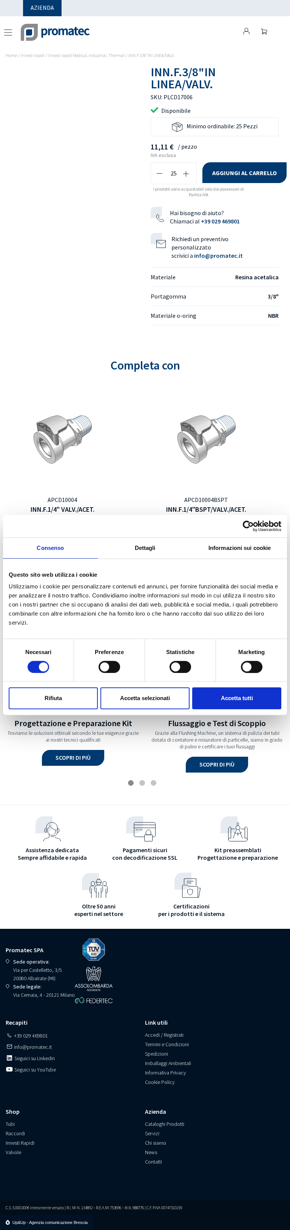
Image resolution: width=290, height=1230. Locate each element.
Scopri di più (73, 757)
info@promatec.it (218, 255)
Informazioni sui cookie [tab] (239, 548)
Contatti (153, 1161)
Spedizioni (156, 1053)
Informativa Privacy (165, 1072)
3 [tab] (154, 784)
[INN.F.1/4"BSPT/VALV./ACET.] (206, 438)
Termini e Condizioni (167, 1044)
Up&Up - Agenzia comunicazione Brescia (50, 1222)
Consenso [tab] (50, 548)
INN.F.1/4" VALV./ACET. (62, 509)
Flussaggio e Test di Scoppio (217, 723)
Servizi (152, 1133)
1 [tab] (132, 784)
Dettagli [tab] (145, 548)
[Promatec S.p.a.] (48, 27)
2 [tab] (143, 784)
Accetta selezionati (145, 698)
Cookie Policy (159, 1082)
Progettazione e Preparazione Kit (73, 723)
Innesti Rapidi (20, 1142)
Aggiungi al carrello (244, 173)
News (151, 1152)
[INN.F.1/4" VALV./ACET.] (62, 438)
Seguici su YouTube (34, 1069)
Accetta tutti (237, 698)
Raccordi (15, 1133)
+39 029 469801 (220, 221)
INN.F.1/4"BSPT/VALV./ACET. (206, 509)
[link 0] (248, 526)
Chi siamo (155, 1142)
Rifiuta (53, 698)
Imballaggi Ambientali (168, 1063)
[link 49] (246, 31)
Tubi (10, 1124)
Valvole (13, 1152)
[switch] (109, 667)
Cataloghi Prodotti (164, 1124)
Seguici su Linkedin (34, 1058)
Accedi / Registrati (164, 1034)
